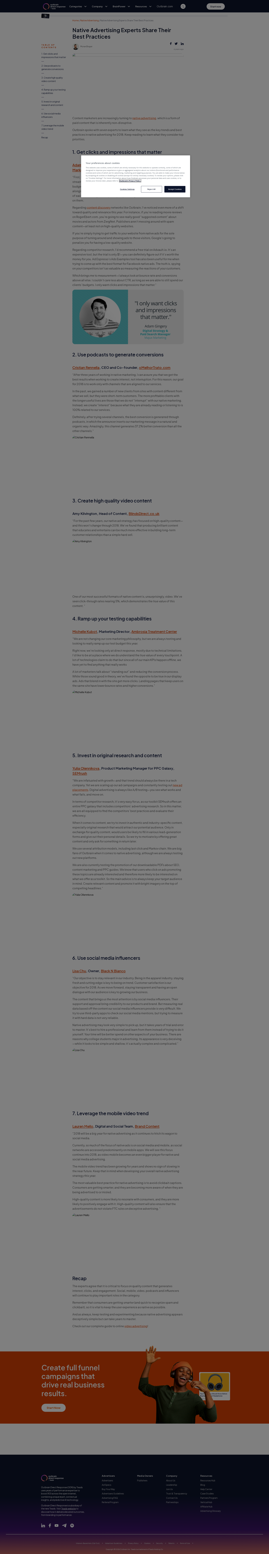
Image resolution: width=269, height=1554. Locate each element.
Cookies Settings (127, 189)
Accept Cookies (175, 189)
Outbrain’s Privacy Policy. (130, 181)
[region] (135, 176)
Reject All (151, 189)
